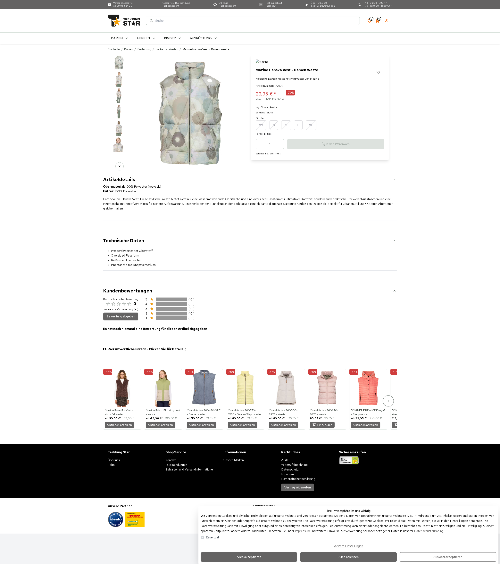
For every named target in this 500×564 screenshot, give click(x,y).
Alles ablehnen (348, 557)
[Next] (119, 166)
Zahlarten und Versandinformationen (190, 469)
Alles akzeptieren (249, 557)
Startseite (114, 49)
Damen (128, 49)
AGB (284, 460)
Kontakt (171, 460)
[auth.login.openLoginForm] (386, 21)
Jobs (111, 465)
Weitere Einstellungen (348, 546)
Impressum (302, 531)
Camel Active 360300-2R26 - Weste (283, 412)
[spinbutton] (269, 144)
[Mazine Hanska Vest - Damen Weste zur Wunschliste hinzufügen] (378, 72)
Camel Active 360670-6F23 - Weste (324, 412)
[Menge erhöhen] (280, 144)
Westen (173, 49)
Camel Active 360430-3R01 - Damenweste (204, 412)
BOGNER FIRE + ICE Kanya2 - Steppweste (368, 412)
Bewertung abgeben (120, 316)
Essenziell (212, 537)
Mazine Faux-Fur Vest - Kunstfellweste (119, 412)
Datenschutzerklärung (429, 531)
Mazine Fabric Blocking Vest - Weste (163, 412)
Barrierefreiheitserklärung (298, 479)
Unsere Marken (233, 460)
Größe (260, 118)
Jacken (160, 49)
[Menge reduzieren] (260, 144)
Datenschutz (290, 469)
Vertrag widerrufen (297, 487)
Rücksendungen (176, 465)
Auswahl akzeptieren (447, 557)
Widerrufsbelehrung (294, 465)
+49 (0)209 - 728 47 (375, 2)
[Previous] (119, 60)
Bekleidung (144, 49)
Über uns (114, 460)
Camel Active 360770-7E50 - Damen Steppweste (244, 412)
